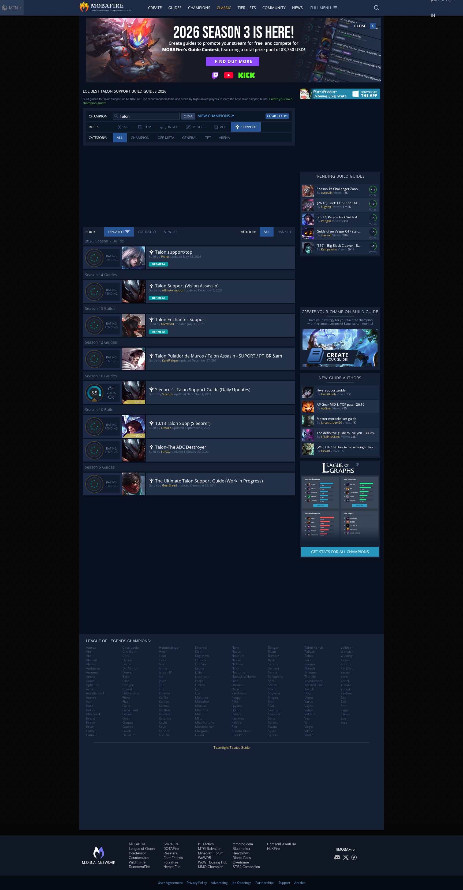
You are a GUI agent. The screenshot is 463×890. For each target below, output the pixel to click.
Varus (308, 701)
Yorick (345, 681)
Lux (197, 693)
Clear (188, 116)
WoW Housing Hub (212, 862)
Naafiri (200, 735)
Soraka (273, 722)
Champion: (98, 116)
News (297, 7)
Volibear (347, 647)
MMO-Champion (210, 867)
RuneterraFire (139, 867)
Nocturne (238, 672)
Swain (272, 727)
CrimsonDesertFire (281, 844)
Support (284, 882)
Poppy (236, 697)
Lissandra (202, 677)
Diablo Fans (242, 858)
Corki (126, 656)
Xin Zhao (347, 668)
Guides (175, 7)
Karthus (164, 710)
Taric (308, 660)
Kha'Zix (164, 735)
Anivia (90, 677)
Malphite (201, 697)
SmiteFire (170, 844)
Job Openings (241, 882)
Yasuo (345, 672)
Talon (308, 656)
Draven (127, 672)
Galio (126, 706)
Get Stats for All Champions (340, 551)
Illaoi (162, 656)
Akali (89, 656)
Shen (271, 689)
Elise (125, 681)
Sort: (90, 231)
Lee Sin (200, 664)
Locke (199, 681)
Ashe (90, 689)
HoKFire (273, 849)
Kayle (163, 722)
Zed (343, 701)
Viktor (308, 731)
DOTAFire (171, 849)
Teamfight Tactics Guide (232, 747)
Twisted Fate (313, 685)
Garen (127, 714)
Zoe (343, 718)
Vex (307, 718)
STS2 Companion (246, 867)
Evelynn (128, 685)
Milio (198, 718)
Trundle (310, 677)
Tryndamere (313, 681)
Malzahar (202, 701)
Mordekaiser (204, 727)
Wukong (347, 656)
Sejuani (273, 668)
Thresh (309, 668)
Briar (90, 727)
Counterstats (139, 858)
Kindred (201, 647)
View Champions (216, 115)
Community (274, 7)
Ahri (89, 651)
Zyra (344, 722)
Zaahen (346, 693)
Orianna (238, 685)
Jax (161, 677)
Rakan (236, 714)
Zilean (345, 714)
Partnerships (264, 882)
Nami (236, 647)
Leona (199, 668)
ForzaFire (170, 862)
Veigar (309, 710)
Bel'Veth (92, 710)
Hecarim (128, 735)
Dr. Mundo (130, 668)
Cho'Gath (129, 651)
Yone (344, 677)
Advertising (219, 882)
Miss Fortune (204, 722)
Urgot (308, 697)
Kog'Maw (202, 656)
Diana (126, 664)
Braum (91, 722)
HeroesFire (171, 867)
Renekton (238, 735)
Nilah (235, 668)
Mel (198, 714)
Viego (308, 727)
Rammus (238, 718)
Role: (93, 126)
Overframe (241, 862)
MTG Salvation (209, 849)
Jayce (163, 681)
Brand (90, 718)
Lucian (200, 685)
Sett (271, 681)
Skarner (274, 710)
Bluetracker (241, 849)
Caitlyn (91, 731)
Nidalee (237, 664)
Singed (273, 697)
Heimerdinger (169, 647)
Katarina (165, 718)
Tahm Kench (313, 647)
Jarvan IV (165, 672)
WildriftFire (137, 862)
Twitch (309, 689)
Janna (163, 668)
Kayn (162, 727)
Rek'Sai (237, 722)
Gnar (126, 718)
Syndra (273, 735)
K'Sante (164, 693)
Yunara (346, 685)
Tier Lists (247, 7)
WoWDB (204, 858)
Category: (98, 137)
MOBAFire (137, 844)
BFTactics (206, 844)
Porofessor (137, 853)
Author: (248, 231)
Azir (89, 701)
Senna (272, 672)
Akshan (91, 660)
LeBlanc (201, 660)
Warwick (347, 651)
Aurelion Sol (95, 693)
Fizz (125, 701)
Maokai (200, 706)
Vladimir (310, 735)
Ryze (271, 660)
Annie (90, 681)
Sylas (272, 731)
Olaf (235, 681)
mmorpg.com (243, 844)
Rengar (273, 647)
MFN (13, 8)
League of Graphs (142, 849)
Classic (224, 7)
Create (155, 7)
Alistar (91, 664)
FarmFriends (173, 858)
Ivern (162, 664)
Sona (271, 718)
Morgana (202, 731)
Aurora (91, 697)
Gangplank (130, 710)
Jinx (161, 689)
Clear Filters (277, 116)
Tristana (310, 672)
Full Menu (320, 7)
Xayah (345, 660)
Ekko (125, 677)
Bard (89, 706)
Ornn (235, 689)
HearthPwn (241, 853)
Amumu (92, 672)
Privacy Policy (197, 882)
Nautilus (238, 656)
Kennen (164, 731)
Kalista (164, 701)
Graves (127, 727)
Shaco (272, 685)
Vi (305, 722)
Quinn (236, 710)
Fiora (126, 697)
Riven (272, 651)
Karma (164, 706)
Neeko (236, 660)
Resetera (170, 853)
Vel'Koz (309, 714)
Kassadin (165, 714)
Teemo (309, 664)
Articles (299, 882)
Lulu (198, 689)
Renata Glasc (241, 731)
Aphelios (92, 685)
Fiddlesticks (131, 693)
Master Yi (202, 710)
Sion (271, 701)
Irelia (162, 660)
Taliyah (309, 651)
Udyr (308, 693)
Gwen (126, 731)
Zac (343, 697)
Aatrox (91, 647)
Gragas (127, 722)
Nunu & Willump (244, 677)
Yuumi (345, 689)
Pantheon (239, 693)
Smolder (274, 714)
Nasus (236, 651)
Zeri (343, 706)
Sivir (271, 706)
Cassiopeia (130, 647)
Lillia (198, 672)
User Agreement (170, 882)
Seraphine (275, 677)
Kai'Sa (163, 697)
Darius (127, 660)
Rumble (273, 656)
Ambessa (93, 668)
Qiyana (237, 706)
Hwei (162, 651)
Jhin (161, 685)
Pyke (235, 701)
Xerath (345, 664)
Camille (91, 735)
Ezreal (127, 689)
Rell (234, 727)
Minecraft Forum (210, 853)
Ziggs (345, 710)
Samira (273, 664)
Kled (198, 651)
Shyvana (274, 693)
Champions (199, 7)
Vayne (308, 706)
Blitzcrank (93, 714)
